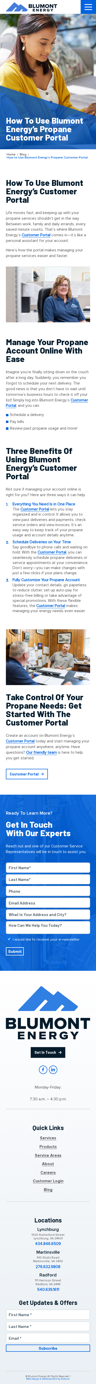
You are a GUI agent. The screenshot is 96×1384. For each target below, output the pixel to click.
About (48, 1164)
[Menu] (88, 7)
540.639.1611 (48, 1290)
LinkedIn (53, 1070)
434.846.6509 (48, 1244)
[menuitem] (88, 7)
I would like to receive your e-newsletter (46, 939)
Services (48, 1138)
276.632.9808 (48, 1267)
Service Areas (48, 1156)
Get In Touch (45, 1052)
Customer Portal (36, 235)
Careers (48, 1173)
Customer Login (48, 1181)
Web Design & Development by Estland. (48, 1379)
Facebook (43, 1070)
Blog (48, 1190)
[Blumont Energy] (31, 7)
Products (48, 1147)
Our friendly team (41, 752)
